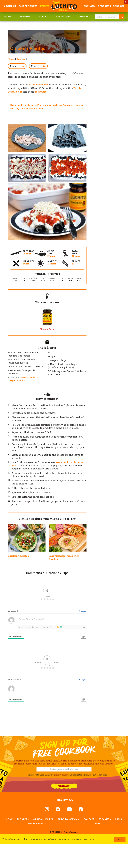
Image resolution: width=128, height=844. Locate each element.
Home (11, 58)
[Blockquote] (40, 627)
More (82, 17)
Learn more (88, 839)
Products (23, 819)
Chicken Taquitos (18, 555)
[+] (54, 627)
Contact (89, 819)
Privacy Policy (37, 823)
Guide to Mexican (68, 819)
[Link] (47, 627)
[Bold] (19, 627)
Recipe (13, 66)
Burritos (25, 17)
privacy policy (61, 774)
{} (50, 627)
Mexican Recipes (43, 819)
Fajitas (43, 17)
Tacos (7, 17)
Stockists (105, 819)
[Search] (121, 16)
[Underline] (26, 627)
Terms (97, 823)
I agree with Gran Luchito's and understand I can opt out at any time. (67, 774)
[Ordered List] (33, 627)
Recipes (21, 58)
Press (118, 819)
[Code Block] (44, 627)
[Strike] (30, 627)
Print (33, 66)
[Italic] (22, 627)
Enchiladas (63, 17)
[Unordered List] (36, 627)
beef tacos (40, 91)
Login (83, 611)
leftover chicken (38, 84)
